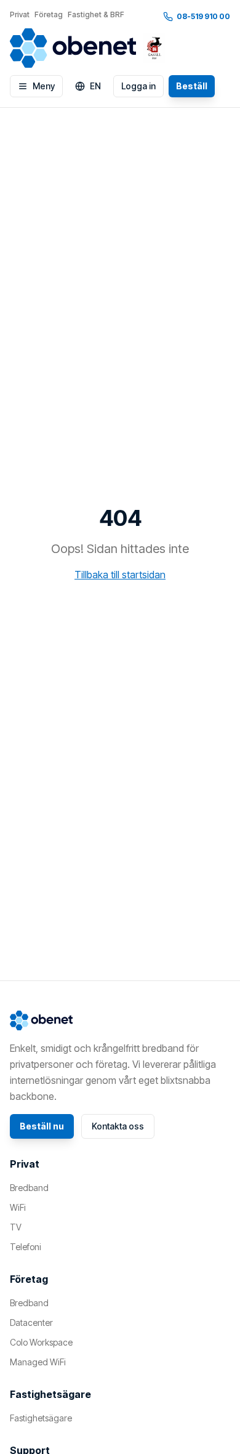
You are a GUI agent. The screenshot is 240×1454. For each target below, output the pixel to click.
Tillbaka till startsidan (120, 574)
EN (95, 86)
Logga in (138, 86)
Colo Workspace (41, 1342)
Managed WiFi (38, 1362)
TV (16, 1227)
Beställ (191, 86)
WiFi (18, 1207)
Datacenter (31, 1322)
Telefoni (25, 1247)
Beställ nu (42, 1126)
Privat (20, 14)
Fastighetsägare (41, 1418)
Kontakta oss (118, 1126)
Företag (48, 14)
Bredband (29, 1187)
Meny (44, 86)
